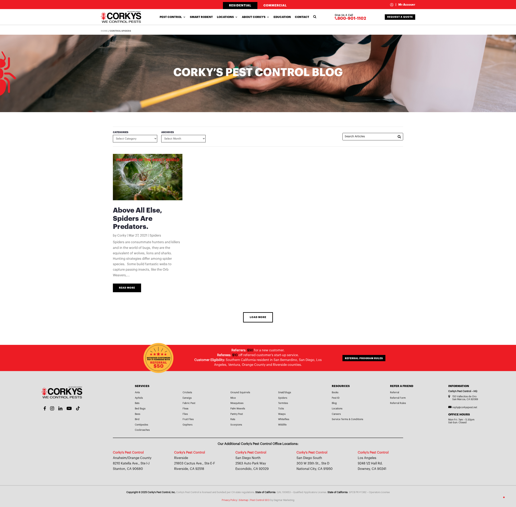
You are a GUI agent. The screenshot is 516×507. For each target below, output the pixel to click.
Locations (225, 17)
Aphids (139, 398)
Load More (258, 317)
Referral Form (398, 398)
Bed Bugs (140, 408)
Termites (283, 403)
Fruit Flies (188, 419)
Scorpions (236, 425)
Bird (137, 419)
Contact (302, 17)
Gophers (187, 425)
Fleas (185, 408)
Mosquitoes (236, 403)
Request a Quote (400, 17)
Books (335, 392)
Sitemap (243, 500)
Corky (121, 235)
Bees (137, 414)
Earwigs (187, 398)
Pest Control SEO (260, 500)
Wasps (282, 414)
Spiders (155, 235)
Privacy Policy (229, 500)
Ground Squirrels (240, 392)
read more (127, 288)
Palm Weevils (237, 408)
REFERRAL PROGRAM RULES (364, 358)
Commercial (275, 5)
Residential (240, 5)
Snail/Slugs (284, 392)
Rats (232, 419)
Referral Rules (398, 403)
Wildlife (282, 425)
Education (282, 17)
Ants (137, 392)
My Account (405, 4)
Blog (334, 403)
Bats (137, 403)
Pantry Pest (236, 414)
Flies (185, 414)
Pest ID (335, 398)
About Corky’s (253, 17)
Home (104, 31)
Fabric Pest (189, 403)
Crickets (187, 392)
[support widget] (503, 497)
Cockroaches (142, 430)
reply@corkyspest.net (464, 407)
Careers (336, 414)
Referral (394, 392)
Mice (233, 398)
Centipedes (141, 425)
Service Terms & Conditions (347, 419)
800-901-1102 (351, 18)
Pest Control (171, 17)
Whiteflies (283, 419)
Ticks (281, 408)
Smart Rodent (201, 17)
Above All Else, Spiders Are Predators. (137, 218)
